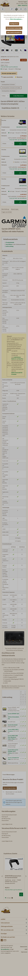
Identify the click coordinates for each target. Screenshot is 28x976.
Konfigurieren (14, 23)
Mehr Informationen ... (16, 19)
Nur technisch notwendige (14, 28)
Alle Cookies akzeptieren (14, 32)
